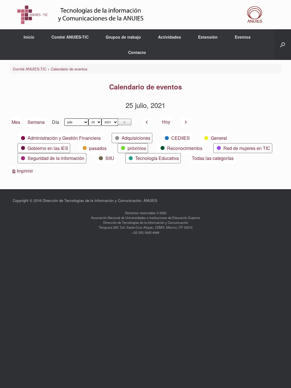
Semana (36, 122)
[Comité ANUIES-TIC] (142, 14)
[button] (282, 44)
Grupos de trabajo (123, 37)
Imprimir (26, 170)
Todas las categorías (213, 158)
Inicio (29, 37)
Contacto (137, 52)
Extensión (208, 37)
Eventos (243, 37)
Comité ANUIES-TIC (70, 37)
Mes (16, 122)
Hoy (166, 121)
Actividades (169, 37)
